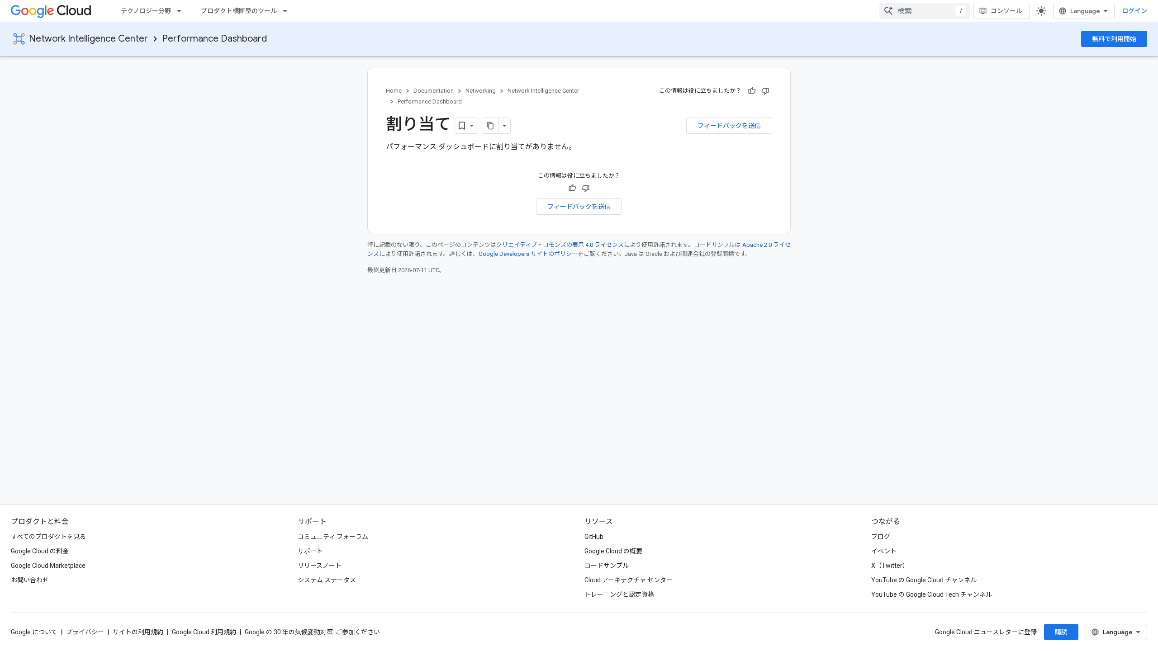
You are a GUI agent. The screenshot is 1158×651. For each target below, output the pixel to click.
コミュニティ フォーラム (333, 536)
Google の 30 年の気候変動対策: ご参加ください (312, 632)
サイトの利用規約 (138, 632)
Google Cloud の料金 (40, 551)
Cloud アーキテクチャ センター (628, 580)
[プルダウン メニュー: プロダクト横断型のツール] (288, 11)
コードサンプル (606, 565)
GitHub (593, 536)
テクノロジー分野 (146, 11)
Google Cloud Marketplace (48, 565)
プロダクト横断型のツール (239, 11)
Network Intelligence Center (88, 38)
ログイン (1134, 10)
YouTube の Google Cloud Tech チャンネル (931, 594)
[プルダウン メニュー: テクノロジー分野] (182, 11)
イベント (884, 551)
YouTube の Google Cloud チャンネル (924, 580)
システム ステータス (327, 580)
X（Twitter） (890, 565)
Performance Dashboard (214, 38)
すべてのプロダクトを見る (48, 536)
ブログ (880, 536)
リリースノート (320, 565)
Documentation (433, 90)
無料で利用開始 (1114, 39)
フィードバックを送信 (729, 126)
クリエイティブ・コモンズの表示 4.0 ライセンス (560, 244)
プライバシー (85, 632)
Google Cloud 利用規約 (204, 632)
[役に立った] (752, 91)
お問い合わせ (30, 580)
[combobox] (924, 11)
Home (394, 90)
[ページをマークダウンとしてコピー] (490, 125)
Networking (480, 90)
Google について (34, 632)
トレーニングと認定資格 (619, 594)
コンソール (1006, 11)
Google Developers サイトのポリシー (528, 253)
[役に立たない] (765, 91)
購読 (1061, 632)
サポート (310, 551)
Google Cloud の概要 (613, 551)
